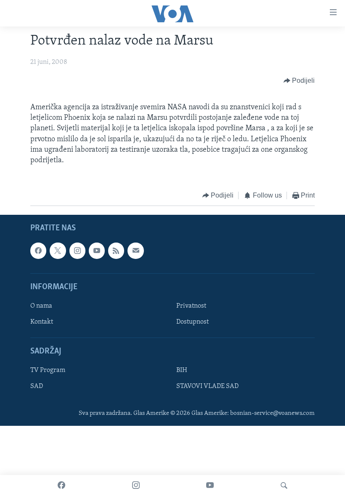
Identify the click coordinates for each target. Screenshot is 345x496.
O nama (41, 306)
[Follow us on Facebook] (38, 251)
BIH (181, 370)
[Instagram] (136, 485)
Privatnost (191, 306)
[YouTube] (210, 485)
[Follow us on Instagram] (77, 251)
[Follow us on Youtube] (97, 251)
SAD (36, 386)
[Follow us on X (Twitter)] (58, 251)
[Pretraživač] (284, 485)
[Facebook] (61, 485)
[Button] (299, 80)
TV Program (47, 370)
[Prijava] (135, 251)
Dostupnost (192, 322)
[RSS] (116, 251)
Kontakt (41, 322)
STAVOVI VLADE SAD (207, 386)
